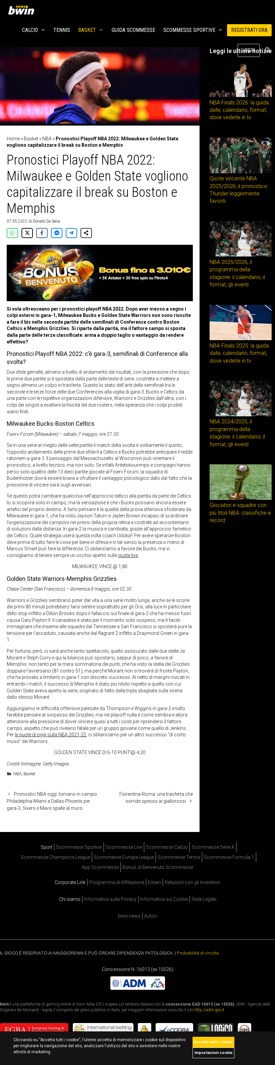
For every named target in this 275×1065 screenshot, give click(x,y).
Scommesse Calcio (167, 847)
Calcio (30, 30)
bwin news (129, 916)
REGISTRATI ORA (249, 30)
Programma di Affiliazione (116, 882)
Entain (154, 882)
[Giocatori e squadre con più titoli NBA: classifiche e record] (241, 498)
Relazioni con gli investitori (192, 882)
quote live (128, 555)
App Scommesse (100, 867)
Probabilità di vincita (198, 953)
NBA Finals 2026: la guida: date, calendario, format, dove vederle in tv (240, 110)
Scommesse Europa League (124, 857)
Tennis (61, 30)
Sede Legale (203, 899)
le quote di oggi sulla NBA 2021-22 (50, 734)
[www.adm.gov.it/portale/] (137, 988)
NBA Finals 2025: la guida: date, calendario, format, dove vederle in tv (240, 353)
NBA (47, 138)
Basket (87, 30)
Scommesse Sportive (189, 30)
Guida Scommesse (133, 30)
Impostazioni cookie (213, 1053)
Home (13, 138)
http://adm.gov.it (209, 1010)
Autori (150, 916)
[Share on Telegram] (71, 233)
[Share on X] (27, 233)
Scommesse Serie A (212, 847)
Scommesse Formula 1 (229, 857)
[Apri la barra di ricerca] (267, 50)
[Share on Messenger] (56, 233)
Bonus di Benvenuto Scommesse (157, 867)
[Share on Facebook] (42, 233)
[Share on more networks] (86, 233)
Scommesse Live (124, 847)
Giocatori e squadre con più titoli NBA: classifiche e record (240, 512)
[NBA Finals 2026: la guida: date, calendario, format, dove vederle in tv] (241, 95)
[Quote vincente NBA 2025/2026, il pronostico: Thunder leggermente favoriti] (241, 171)
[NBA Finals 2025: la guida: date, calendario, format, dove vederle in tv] (241, 338)
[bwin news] (22, 10)
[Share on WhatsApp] (12, 233)
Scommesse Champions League (55, 857)
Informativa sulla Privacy (110, 899)
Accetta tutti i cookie (213, 1042)
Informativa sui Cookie (164, 899)
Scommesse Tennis (179, 857)
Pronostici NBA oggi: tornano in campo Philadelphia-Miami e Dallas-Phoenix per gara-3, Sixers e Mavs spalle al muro (52, 801)
